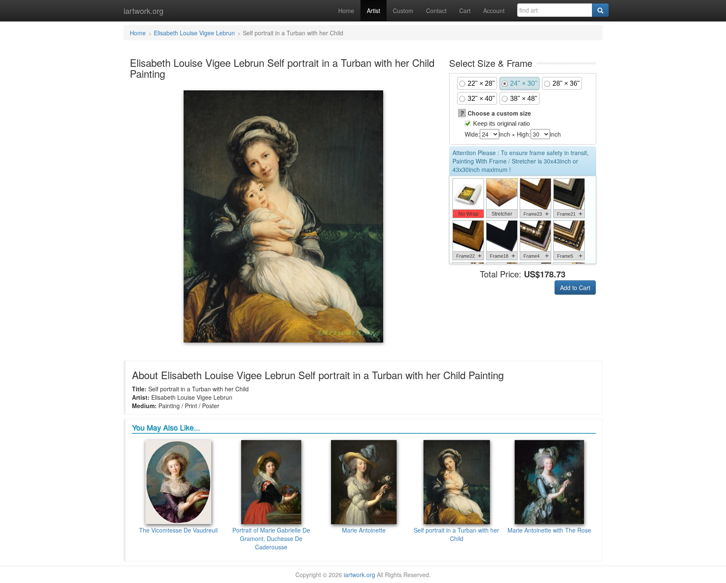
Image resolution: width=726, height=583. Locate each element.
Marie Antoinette (364, 530)
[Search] (600, 10)
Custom (403, 10)
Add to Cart (575, 287)
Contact (436, 10)
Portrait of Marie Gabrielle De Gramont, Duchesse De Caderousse (271, 538)
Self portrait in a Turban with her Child (456, 534)
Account (494, 10)
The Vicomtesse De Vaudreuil (178, 530)
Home (346, 10)
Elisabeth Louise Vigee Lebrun (194, 33)
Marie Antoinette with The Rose (549, 530)
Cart (465, 10)
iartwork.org (143, 10)
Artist (373, 10)
